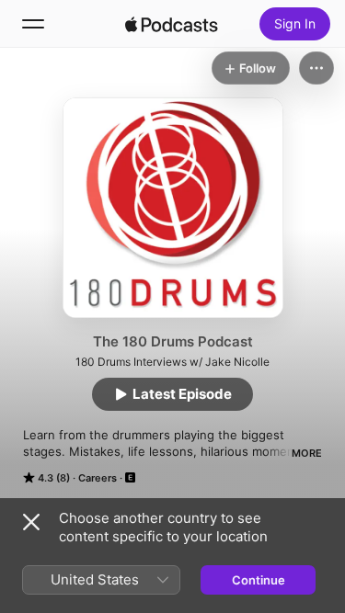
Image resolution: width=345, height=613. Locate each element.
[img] (172, 24)
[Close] (31, 522)
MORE (307, 453)
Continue (258, 580)
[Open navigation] (33, 24)
